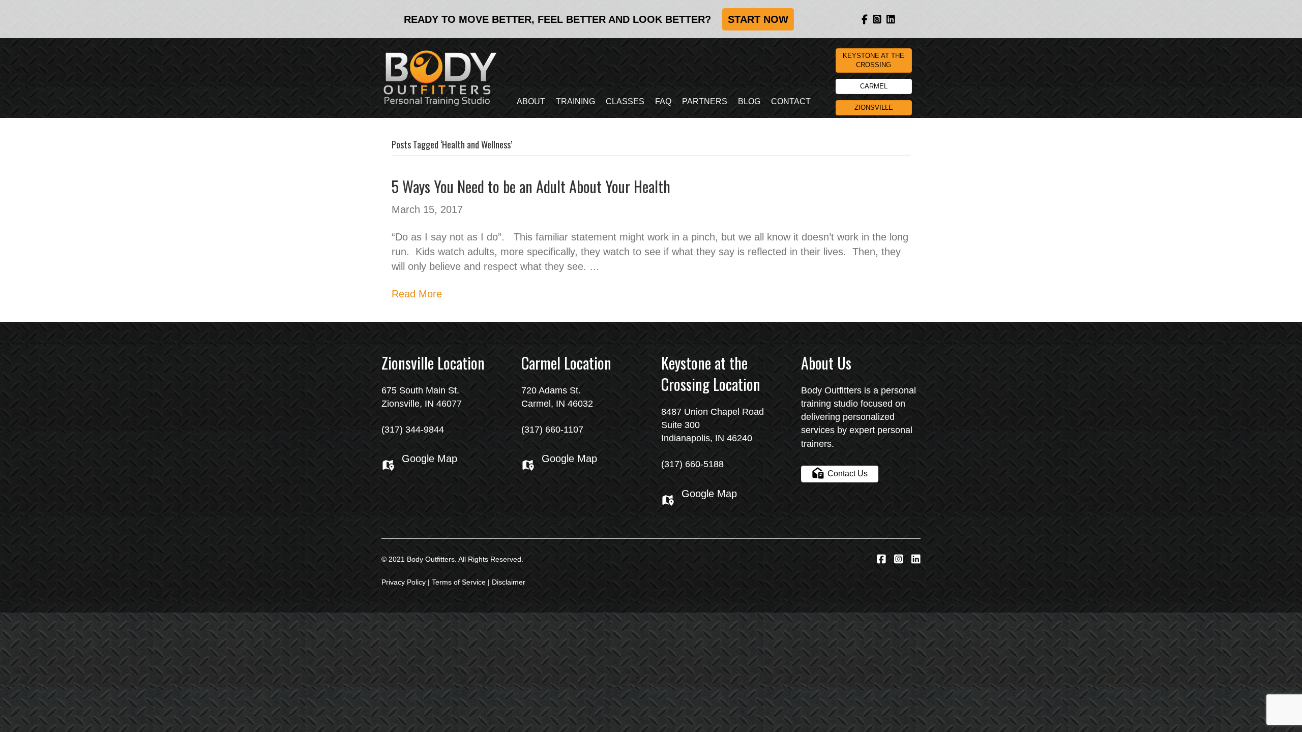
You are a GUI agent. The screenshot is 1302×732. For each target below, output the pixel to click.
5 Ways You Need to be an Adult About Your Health (531, 186)
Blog (749, 101)
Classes (625, 101)
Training (575, 101)
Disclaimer (508, 582)
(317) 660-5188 (692, 464)
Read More (417, 293)
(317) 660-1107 (552, 429)
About (531, 101)
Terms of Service (459, 582)
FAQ (663, 101)
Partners (704, 101)
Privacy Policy (403, 582)
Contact (791, 101)
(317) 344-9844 (412, 429)
